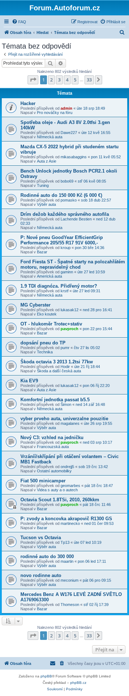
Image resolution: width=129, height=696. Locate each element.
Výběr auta (46, 204)
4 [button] (67, 79)
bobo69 (67, 181)
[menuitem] (19, 22)
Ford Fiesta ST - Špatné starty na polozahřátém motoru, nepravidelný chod (72, 264)
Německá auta (49, 137)
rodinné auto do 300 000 (47, 556)
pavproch (69, 329)
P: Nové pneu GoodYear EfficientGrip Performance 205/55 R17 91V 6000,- (61, 240)
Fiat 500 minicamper (43, 480)
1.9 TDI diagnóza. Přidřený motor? (58, 286)
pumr (65, 347)
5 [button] (75, 79)
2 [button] (51, 79)
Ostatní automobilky (54, 471)
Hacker (27, 103)
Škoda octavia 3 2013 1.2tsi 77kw (56, 361)
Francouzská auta (53, 446)
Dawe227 (69, 132)
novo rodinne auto (40, 575)
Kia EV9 (29, 380)
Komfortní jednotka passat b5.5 (55, 399)
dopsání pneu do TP (43, 342)
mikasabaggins (74, 157)
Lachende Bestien (76, 219)
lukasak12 (69, 310)
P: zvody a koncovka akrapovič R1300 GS (66, 518)
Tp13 (65, 542)
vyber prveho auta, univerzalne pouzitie (64, 418)
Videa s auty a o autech (57, 490)
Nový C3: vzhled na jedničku (51, 437)
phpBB (46, 676)
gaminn (67, 272)
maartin (67, 561)
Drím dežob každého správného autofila (64, 214)
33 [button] (89, 79)
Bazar (42, 252)
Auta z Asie (46, 161)
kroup (66, 247)
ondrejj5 (67, 466)
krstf (64, 291)
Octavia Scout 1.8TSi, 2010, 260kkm (59, 499)
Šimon (66, 404)
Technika (45, 352)
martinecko (70, 523)
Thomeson (70, 604)
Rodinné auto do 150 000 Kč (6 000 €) (61, 195)
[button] (33, 79)
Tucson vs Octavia (40, 537)
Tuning (43, 185)
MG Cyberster (35, 305)
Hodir (65, 366)
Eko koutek (47, 314)
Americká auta (49, 276)
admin (66, 108)
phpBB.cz (78, 683)
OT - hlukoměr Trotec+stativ (51, 324)
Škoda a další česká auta (59, 371)
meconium (69, 580)
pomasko (69, 200)
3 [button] (59, 79)
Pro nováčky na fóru (54, 112)
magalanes (70, 423)
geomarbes (70, 485)
